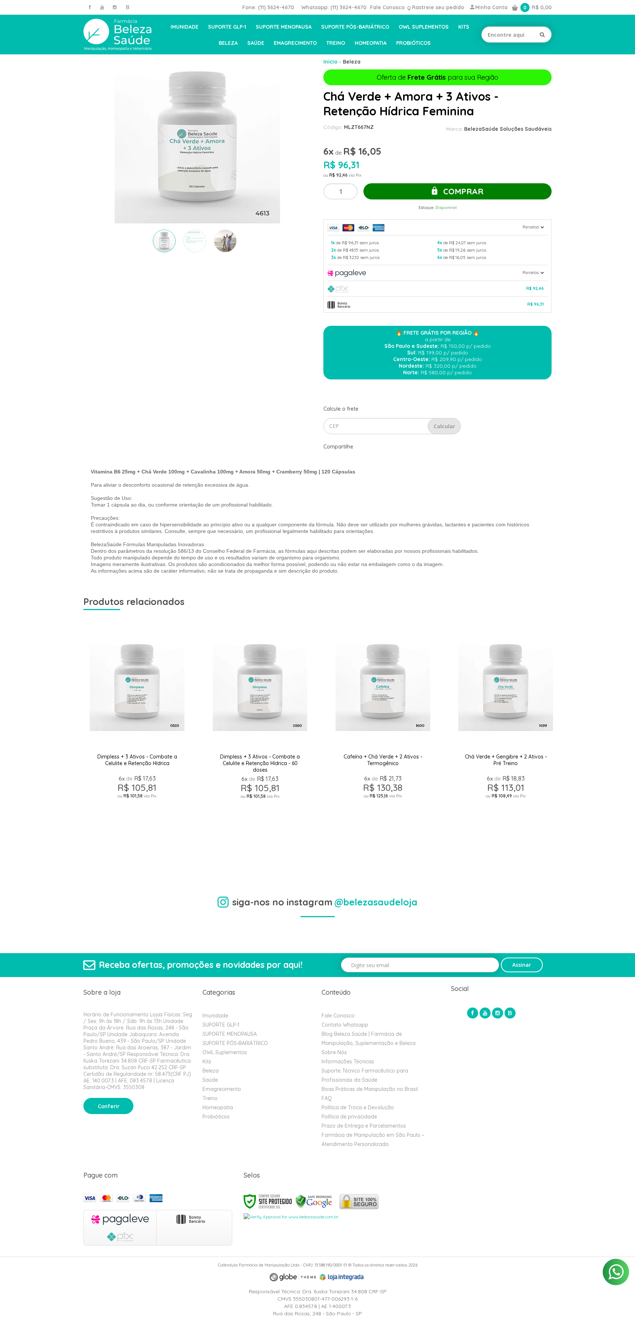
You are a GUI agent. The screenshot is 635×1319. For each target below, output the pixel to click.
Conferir (108, 1106)
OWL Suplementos (224, 1052)
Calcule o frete (340, 409)
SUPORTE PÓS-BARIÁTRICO (235, 1043)
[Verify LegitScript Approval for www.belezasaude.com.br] (291, 1216)
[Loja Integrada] (342, 1277)
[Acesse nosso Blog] (127, 7)
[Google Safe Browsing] (313, 1201)
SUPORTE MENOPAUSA (229, 1034)
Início (330, 61)
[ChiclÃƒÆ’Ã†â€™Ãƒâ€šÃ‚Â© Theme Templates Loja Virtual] (293, 1277)
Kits (206, 1061)
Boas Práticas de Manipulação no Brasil (370, 1089)
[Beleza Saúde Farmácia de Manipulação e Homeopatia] (117, 35)
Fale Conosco (387, 7)
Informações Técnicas (348, 1061)
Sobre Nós (334, 1052)
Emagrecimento (221, 1089)
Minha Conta (491, 7)
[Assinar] (522, 965)
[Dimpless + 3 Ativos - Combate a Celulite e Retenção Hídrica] (137, 740)
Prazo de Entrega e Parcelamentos (364, 1125)
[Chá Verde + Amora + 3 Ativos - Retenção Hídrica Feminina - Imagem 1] (164, 241)
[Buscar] (542, 34)
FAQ (327, 1098)
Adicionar (163, 849)
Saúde (210, 1080)
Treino (210, 1098)
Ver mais (137, 832)
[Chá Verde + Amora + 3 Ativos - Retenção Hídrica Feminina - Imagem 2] (194, 241)
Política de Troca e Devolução (358, 1107)
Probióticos (216, 1116)
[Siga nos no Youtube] (102, 7)
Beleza (351, 61)
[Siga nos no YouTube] (485, 1013)
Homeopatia (217, 1107)
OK (444, 426)
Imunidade (215, 1015)
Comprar (462, 191)
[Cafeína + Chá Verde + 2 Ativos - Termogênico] (383, 740)
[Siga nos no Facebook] (89, 7)
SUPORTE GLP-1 (220, 1024)
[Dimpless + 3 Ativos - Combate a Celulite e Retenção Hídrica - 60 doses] (260, 740)
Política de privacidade (349, 1116)
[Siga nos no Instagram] (114, 7)
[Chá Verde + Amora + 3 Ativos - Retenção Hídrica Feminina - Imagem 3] (225, 241)
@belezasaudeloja (375, 902)
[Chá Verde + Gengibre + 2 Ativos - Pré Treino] (505, 740)
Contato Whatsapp (345, 1024)
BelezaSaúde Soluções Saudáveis (508, 129)
